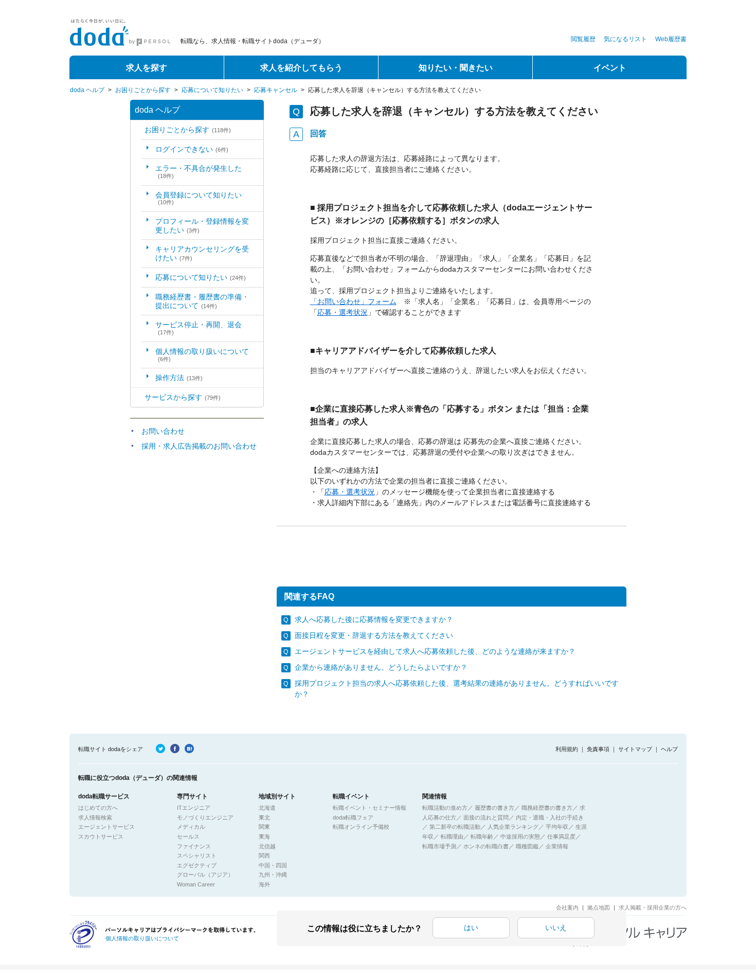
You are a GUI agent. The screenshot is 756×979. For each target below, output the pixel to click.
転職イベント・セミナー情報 (369, 808)
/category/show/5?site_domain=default (137, 130)
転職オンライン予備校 (361, 827)
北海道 (267, 808)
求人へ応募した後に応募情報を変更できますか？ (374, 619)
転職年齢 (482, 836)
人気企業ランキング (513, 827)
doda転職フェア (353, 817)
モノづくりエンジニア (205, 817)
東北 (264, 817)
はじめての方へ (98, 808)
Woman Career (196, 884)
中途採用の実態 (520, 836)
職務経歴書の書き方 (546, 808)
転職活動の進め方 (444, 808)
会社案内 (567, 907)
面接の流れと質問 (486, 817)
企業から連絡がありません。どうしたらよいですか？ (381, 667)
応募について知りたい (212, 90)
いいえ (556, 927)
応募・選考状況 (342, 312)
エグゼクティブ (197, 865)
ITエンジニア (193, 808)
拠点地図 (598, 907)
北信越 (267, 846)
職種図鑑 (527, 846)
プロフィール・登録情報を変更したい (202, 225)
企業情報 (557, 846)
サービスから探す (183, 397)
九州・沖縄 (273, 874)
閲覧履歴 (583, 39)
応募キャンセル (275, 90)
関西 (264, 855)
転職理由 (452, 836)
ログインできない (191, 149)
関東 (264, 827)
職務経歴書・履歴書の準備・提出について (202, 301)
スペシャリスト (197, 855)
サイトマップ (635, 749)
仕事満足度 (561, 836)
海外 (264, 884)
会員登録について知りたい (198, 198)
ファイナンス (194, 846)
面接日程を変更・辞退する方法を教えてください (374, 635)
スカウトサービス (100, 836)
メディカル (191, 827)
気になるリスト (625, 39)
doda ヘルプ (87, 90)
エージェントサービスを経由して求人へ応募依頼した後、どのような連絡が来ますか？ (435, 651)
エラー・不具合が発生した (198, 171)
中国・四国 (273, 865)
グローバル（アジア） (205, 874)
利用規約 (566, 749)
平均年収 (557, 827)
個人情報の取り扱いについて (202, 354)
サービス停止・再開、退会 (198, 328)
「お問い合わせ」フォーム (353, 301)
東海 (264, 836)
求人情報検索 (95, 817)
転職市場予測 (439, 846)
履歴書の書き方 (494, 808)
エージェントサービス (106, 827)
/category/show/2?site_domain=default (137, 397)
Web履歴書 (671, 39)
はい (471, 927)
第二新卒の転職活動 (454, 827)
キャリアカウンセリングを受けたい (202, 253)
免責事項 (598, 749)
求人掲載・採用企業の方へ (653, 907)
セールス (188, 836)
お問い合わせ (163, 431)
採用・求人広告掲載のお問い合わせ (199, 446)
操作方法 (179, 377)
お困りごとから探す (143, 90)
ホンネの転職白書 (486, 846)
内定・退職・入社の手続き (550, 817)
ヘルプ (669, 749)
